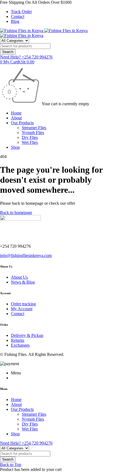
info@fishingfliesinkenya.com (26, 255)
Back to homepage (16, 212)
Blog (15, 21)
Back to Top (10, 464)
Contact (17, 16)
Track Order (21, 11)
